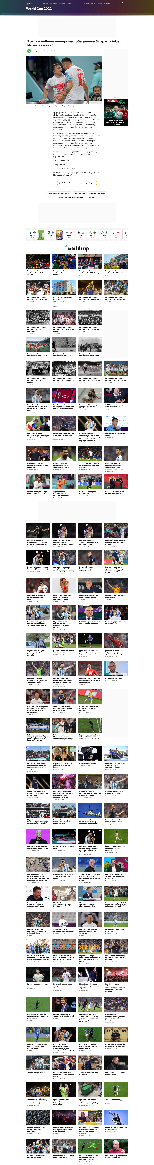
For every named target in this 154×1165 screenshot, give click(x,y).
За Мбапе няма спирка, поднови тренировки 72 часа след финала (62, 708)
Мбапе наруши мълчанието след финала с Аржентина (115, 1045)
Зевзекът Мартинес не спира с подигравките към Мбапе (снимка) (37, 793)
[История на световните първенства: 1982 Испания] (90, 287)
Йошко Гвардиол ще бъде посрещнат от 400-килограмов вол (115, 848)
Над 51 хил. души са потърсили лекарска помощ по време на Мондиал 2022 (38, 435)
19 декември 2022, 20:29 (33, 909)
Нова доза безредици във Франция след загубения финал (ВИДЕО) (63, 1129)
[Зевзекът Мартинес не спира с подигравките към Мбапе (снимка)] (38, 781)
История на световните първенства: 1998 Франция (89, 272)
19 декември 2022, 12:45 (33, 1105)
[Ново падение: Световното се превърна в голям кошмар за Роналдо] (64, 725)
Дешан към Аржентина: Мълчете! (88, 1073)
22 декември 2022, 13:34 (111, 626)
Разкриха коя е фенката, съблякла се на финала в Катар (62, 765)
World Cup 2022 (39, 9)
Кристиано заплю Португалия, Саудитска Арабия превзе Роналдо (114, 652)
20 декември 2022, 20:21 (111, 852)
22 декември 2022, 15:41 (85, 599)
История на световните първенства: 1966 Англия (37, 355)
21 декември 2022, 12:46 (59, 712)
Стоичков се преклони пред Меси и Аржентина (116, 1156)
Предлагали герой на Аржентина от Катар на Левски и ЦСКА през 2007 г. (37, 931)
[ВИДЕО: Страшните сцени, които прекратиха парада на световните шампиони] (38, 810)
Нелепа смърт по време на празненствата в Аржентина (37, 1129)
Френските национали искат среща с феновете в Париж (63, 1074)
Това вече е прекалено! (36, 1073)
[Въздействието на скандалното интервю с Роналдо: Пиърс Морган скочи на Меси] (64, 668)
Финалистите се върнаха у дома (63, 847)
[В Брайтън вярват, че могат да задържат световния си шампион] (38, 893)
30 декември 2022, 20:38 (33, 571)
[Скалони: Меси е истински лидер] (116, 423)
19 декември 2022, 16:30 (85, 990)
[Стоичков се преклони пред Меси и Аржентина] (116, 1146)
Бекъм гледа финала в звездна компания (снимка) (63, 1015)
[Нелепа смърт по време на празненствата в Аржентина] (38, 1117)
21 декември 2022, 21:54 (59, 686)
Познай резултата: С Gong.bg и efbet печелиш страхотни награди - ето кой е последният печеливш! (89, 1018)
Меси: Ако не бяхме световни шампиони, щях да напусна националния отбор (37, 407)
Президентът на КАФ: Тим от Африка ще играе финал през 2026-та (89, 680)
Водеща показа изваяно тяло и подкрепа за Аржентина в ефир (62, 597)
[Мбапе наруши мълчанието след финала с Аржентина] (116, 1034)
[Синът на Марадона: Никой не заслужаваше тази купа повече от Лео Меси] (116, 893)
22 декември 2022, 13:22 (33, 658)
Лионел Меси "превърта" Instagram (114, 930)
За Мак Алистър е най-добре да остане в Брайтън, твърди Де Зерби (63, 542)
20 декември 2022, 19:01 (59, 880)
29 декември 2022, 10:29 (85, 573)
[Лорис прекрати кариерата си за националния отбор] (64, 481)
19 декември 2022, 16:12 (111, 993)
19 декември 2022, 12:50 (111, 1076)
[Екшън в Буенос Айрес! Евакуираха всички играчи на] (64, 810)
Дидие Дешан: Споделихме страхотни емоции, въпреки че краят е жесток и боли (90, 877)
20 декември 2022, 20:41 (59, 850)
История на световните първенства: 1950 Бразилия (90, 379)
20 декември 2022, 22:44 (111, 795)
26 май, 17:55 (82, 358)
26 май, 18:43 (30, 333)
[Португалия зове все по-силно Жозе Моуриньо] (90, 585)
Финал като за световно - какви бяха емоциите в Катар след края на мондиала (89, 1130)
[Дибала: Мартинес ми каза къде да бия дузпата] (64, 640)
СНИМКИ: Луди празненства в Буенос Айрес (116, 1128)
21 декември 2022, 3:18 (110, 769)
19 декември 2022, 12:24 (59, 1107)
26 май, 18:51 (56, 277)
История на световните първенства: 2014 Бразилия (115, 379)
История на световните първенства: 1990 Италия (37, 298)
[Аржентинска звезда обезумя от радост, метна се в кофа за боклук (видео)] (90, 1089)
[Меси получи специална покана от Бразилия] (116, 781)
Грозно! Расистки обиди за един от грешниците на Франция (115, 957)
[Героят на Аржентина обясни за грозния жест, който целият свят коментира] (64, 1089)
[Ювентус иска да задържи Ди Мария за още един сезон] (64, 864)
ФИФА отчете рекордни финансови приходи (114, 406)
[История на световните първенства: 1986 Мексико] (116, 287)
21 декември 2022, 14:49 (33, 714)
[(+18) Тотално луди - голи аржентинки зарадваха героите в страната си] (38, 612)
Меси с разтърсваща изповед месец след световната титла (61, 465)
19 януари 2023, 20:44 (32, 469)
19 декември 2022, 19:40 (33, 935)
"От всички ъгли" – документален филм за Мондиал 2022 (62, 905)
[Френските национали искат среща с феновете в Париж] (64, 1063)
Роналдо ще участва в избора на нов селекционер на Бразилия (37, 465)
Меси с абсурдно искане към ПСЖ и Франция (115, 623)
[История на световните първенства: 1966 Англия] (38, 344)
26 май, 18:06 (82, 331)
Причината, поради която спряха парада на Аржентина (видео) (115, 765)
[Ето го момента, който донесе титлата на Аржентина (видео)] (90, 1146)
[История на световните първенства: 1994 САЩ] (116, 261)
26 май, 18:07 (56, 333)
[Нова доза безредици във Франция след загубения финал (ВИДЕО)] (64, 1117)
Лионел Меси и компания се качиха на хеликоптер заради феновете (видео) (89, 822)
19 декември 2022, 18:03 (59, 961)
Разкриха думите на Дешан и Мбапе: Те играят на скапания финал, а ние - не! (89, 737)
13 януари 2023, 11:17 (110, 471)
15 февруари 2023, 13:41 (111, 409)
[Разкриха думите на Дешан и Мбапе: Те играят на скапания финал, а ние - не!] (90, 725)
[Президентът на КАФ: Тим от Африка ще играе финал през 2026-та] (90, 668)
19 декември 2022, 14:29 (85, 1050)
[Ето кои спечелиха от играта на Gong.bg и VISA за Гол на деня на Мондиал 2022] (38, 946)
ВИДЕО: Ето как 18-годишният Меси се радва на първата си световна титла (63, 624)
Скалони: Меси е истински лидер (115, 434)
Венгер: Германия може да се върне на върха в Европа (37, 847)
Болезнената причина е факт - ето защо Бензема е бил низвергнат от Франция (37, 653)
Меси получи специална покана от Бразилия (114, 792)
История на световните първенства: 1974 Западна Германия (63, 329)
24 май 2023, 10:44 (84, 409)
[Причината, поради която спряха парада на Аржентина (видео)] (116, 753)
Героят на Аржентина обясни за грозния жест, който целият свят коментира (62, 1102)
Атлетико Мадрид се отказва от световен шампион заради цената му (63, 569)
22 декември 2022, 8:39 (33, 684)
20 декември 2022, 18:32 (85, 882)
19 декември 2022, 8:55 (84, 1161)
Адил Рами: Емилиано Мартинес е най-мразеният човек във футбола (37, 680)
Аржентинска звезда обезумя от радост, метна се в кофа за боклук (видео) (89, 1101)
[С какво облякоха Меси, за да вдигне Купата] (38, 1146)
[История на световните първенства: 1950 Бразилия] (90, 368)
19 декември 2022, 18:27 (33, 961)
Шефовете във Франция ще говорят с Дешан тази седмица (89, 986)
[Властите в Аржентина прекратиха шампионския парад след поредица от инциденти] (38, 753)
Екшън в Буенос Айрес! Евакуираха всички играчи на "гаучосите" (63, 822)
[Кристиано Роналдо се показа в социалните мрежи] (38, 585)
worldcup (78, 248)
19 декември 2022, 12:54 (85, 1076)
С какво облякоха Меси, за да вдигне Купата (37, 1156)
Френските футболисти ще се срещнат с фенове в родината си (37, 1016)
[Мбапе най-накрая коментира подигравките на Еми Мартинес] (90, 557)
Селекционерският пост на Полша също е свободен (90, 623)
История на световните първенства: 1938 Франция (63, 379)
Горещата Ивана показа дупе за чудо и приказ (88, 406)
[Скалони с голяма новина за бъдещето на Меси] (64, 1146)
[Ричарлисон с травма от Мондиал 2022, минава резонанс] (90, 696)
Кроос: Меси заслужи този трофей (37, 985)
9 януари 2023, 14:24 (110, 495)
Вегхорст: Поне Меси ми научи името (114, 596)
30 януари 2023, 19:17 (84, 443)
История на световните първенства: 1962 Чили (62, 355)
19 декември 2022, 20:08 (111, 909)
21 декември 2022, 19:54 (111, 680)
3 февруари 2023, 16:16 (59, 439)
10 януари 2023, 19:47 (32, 495)
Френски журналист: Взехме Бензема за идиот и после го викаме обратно (37, 542)
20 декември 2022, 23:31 (85, 797)
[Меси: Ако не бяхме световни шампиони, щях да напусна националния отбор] (38, 395)
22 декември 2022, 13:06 (85, 656)
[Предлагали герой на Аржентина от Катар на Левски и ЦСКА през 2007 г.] (38, 919)
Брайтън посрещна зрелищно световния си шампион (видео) (88, 542)
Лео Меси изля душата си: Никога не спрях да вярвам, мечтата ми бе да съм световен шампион (89, 849)
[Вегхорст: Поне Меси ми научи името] (116, 585)
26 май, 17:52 (30, 384)
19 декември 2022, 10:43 (85, 1135)
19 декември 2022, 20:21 (59, 909)
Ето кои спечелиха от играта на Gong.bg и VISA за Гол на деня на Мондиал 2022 (38, 957)
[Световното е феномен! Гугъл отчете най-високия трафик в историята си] (64, 946)
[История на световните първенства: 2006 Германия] (64, 261)
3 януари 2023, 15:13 (58, 546)
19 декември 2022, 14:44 (33, 1050)
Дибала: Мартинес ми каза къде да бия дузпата (63, 651)
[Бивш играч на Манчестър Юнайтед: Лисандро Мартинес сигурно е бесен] (90, 640)
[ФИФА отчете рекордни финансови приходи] (116, 395)
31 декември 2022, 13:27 (111, 546)
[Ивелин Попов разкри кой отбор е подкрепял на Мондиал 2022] (38, 1034)
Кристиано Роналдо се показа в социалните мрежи (36, 597)
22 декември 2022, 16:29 (33, 601)
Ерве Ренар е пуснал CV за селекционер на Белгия (37, 492)
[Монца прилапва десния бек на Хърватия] (90, 481)
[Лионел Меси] (116, 919)
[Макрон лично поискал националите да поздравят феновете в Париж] (90, 781)
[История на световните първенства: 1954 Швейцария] (38, 368)
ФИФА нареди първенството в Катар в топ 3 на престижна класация (115, 1017)
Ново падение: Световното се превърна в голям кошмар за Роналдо (64, 737)
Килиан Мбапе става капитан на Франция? (113, 821)
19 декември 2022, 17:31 (33, 988)
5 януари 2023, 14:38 (32, 546)
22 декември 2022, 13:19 (59, 654)
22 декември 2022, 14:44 (33, 627)
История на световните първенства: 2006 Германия (62, 273)
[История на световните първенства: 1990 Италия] (38, 287)
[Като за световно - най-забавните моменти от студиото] (116, 864)
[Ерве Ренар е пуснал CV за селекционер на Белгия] (38, 481)
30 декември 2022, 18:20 (59, 573)
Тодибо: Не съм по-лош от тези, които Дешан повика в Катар (89, 465)
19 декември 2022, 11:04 (59, 1133)
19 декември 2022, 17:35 (111, 961)
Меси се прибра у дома (87, 763)
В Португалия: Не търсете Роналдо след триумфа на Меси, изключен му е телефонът (37, 709)
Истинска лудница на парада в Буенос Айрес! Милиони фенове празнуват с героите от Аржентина (38, 877)
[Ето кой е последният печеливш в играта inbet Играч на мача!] (90, 1034)
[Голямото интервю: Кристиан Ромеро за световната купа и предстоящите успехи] (116, 453)
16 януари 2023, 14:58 (84, 469)
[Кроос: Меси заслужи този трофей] (38, 974)
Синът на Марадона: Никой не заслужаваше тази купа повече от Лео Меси (115, 905)
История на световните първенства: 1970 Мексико (89, 328)
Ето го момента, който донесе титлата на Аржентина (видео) (88, 1157)
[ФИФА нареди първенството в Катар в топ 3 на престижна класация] (116, 1004)
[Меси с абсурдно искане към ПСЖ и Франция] (116, 612)
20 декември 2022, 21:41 (111, 824)
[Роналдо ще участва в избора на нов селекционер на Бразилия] (38, 453)
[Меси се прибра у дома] (90, 753)
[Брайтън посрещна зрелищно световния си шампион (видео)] (90, 530)
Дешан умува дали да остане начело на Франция (63, 930)
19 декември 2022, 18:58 (111, 933)
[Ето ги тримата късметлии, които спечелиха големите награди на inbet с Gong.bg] (64, 1034)
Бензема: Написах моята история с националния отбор (62, 986)
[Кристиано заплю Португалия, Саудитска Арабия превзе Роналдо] (116, 640)
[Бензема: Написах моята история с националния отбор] (64, 974)
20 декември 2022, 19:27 (33, 882)
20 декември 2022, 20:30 (85, 854)
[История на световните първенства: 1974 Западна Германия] (64, 317)
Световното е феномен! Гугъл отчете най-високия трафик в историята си (63, 957)
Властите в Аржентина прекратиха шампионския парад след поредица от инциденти (37, 766)
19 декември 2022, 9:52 (58, 1160)
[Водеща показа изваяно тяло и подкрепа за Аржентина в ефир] (64, 585)
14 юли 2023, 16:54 (31, 412)
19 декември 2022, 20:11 (85, 909)
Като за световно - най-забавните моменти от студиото (114, 876)
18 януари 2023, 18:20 (58, 469)
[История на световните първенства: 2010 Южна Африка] (38, 261)
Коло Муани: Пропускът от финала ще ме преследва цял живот (63, 435)
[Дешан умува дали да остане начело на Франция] (64, 919)
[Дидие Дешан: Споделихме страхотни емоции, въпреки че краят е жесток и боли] (90, 864)
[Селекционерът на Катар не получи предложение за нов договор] (116, 530)
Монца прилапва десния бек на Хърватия (89, 492)
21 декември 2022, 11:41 (85, 712)
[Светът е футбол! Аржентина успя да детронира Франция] (90, 893)
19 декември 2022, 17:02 (59, 990)
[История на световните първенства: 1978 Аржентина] (38, 317)
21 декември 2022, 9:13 (32, 771)
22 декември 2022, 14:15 (59, 629)
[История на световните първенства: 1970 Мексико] (90, 317)
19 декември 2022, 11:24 (33, 1133)
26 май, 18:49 (82, 275)
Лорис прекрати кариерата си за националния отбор (61, 493)
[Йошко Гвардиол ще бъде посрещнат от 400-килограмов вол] (116, 836)
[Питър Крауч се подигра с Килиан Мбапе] (116, 1063)
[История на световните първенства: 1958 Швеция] (90, 344)
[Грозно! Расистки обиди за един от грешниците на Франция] (116, 946)
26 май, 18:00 (56, 358)
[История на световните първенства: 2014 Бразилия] (116, 368)
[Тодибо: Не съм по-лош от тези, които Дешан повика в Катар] (90, 453)
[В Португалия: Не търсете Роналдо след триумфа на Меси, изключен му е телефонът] (38, 696)
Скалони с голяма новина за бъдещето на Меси (63, 1156)
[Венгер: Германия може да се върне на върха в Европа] (38, 836)
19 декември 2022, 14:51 (111, 1022)
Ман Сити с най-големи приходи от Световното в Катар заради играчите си (63, 407)
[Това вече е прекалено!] (38, 1063)
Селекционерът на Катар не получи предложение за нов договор (115, 542)
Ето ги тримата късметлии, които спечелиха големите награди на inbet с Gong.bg (63, 1047)
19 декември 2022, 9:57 (33, 1160)
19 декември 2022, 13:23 (33, 1075)
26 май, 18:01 (30, 358)
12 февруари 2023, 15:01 (33, 439)
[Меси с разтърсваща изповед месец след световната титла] (64, 453)
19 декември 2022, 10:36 (111, 1131)
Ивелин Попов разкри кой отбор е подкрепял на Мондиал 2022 (37, 1046)
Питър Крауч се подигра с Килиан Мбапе (115, 1073)
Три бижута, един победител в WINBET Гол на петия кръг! (116, 122)
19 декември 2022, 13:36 (111, 1048)
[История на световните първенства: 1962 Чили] (64, 344)
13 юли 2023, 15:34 (57, 411)
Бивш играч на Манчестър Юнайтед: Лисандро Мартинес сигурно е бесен (89, 652)
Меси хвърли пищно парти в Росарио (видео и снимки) (37, 568)
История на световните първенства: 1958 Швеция (89, 355)
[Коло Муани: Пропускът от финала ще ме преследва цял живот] (64, 423)
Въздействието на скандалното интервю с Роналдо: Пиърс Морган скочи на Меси (62, 681)
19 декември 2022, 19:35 (59, 933)
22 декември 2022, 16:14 (59, 601)
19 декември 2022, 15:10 (59, 1018)
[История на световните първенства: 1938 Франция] (64, 368)
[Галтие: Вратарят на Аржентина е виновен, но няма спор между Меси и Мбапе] (116, 557)
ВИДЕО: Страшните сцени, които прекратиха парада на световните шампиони (37, 822)
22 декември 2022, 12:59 (111, 656)
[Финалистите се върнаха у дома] (64, 836)
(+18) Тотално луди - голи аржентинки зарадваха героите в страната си (36, 623)
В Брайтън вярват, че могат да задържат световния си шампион (36, 905)
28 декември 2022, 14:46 (111, 575)
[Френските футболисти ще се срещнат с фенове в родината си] (38, 1004)
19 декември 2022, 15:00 (85, 1024)
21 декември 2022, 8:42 (85, 765)
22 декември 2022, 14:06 (85, 626)
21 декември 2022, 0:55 (58, 799)
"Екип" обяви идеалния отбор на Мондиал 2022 (114, 1100)
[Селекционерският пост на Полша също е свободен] (90, 612)
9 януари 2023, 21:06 (58, 497)
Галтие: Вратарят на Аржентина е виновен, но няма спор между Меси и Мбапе (115, 570)
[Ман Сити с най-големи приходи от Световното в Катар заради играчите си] (64, 395)
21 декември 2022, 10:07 (59, 741)
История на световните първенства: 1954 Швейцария (36, 380)
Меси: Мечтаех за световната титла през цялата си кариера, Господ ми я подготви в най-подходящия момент (89, 437)
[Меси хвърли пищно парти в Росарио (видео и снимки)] (38, 557)
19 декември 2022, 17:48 (85, 963)
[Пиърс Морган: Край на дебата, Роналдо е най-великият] (90, 919)
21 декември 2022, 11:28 (33, 743)
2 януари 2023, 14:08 (84, 546)
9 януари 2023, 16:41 (84, 495)
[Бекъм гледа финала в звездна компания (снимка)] (64, 1004)
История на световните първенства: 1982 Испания (89, 298)
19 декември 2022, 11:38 (111, 1103)
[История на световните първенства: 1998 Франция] (90, 261)
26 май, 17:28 (82, 382)
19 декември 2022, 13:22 (59, 1078)
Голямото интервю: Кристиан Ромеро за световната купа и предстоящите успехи (114, 466)
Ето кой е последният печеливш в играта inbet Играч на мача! (88, 1046)
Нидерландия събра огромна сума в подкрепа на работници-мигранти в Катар (90, 958)
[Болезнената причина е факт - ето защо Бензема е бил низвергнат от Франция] (38, 640)
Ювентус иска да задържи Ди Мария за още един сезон (63, 876)
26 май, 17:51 (56, 382)
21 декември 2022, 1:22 (32, 797)
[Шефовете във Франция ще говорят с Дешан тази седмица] (90, 974)
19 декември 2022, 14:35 (59, 1052)
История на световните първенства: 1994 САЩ (114, 272)
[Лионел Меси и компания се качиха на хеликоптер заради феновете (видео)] (90, 810)
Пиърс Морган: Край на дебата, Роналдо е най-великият (88, 931)
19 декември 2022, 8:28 (111, 1160)
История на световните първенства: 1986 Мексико (115, 298)
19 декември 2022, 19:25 (85, 935)
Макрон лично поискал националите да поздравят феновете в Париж (90, 793)
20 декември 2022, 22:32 (33, 826)
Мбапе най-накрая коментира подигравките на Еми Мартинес (89, 569)
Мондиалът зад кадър (113, 678)
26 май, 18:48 (108, 275)
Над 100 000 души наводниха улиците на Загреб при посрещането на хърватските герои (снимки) (115, 987)
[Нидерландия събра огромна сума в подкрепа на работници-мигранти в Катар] (90, 946)
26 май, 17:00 (108, 382)
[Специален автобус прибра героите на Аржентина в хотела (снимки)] (38, 1089)
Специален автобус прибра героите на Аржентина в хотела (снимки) (37, 1101)
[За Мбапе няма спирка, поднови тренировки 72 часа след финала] (64, 696)
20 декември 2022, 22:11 (85, 826)
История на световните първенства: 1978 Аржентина (36, 329)
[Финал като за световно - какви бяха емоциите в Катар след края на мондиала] (90, 1117)
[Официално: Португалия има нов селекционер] (116, 481)
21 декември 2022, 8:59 (58, 769)
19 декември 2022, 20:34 (111, 880)
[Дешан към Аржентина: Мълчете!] (90, 1063)
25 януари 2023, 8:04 (110, 437)
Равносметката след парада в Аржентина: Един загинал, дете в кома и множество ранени (37, 737)
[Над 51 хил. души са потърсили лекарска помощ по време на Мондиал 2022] (38, 423)
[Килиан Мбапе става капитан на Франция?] (116, 810)
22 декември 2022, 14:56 (111, 599)
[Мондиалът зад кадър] (116, 668)
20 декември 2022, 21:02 (33, 850)
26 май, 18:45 (82, 301)
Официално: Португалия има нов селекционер (114, 492)
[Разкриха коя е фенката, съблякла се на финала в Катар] (64, 753)
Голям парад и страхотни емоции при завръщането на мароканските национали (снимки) (63, 794)
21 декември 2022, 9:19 (84, 741)
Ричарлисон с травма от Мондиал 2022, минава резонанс (88, 708)
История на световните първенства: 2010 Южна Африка (36, 273)
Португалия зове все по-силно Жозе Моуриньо (88, 596)
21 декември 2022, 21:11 (84, 684)
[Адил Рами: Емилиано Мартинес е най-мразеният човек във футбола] (38, 668)
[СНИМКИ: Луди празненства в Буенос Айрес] (116, 1117)
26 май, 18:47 (30, 301)
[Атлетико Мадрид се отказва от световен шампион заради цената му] (64, 557)
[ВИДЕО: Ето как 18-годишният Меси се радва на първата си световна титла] (64, 612)
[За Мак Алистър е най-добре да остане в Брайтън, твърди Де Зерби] (64, 530)
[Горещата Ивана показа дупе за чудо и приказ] (90, 395)
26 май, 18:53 (30, 277)
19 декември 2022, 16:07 (33, 1020)
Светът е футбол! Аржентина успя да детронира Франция (87, 905)
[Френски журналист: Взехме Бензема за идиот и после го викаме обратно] (38, 530)
